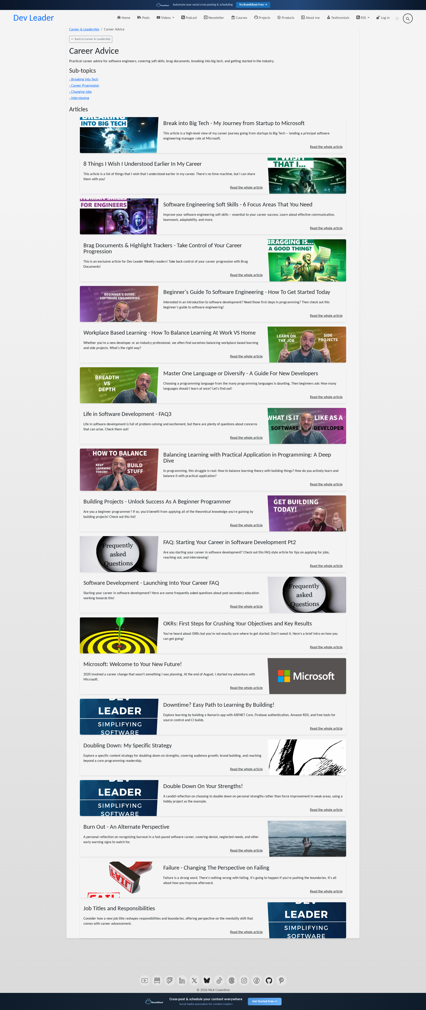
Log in (385, 18)
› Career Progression (84, 86)
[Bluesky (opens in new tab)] (206, 980)
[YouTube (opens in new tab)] (144, 980)
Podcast (191, 18)
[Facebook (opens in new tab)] (256, 980)
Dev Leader (33, 18)
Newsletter (215, 18)
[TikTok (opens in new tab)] (219, 980)
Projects (264, 18)
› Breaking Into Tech (83, 79)
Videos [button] (166, 18)
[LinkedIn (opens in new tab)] (182, 980)
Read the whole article (326, 147)
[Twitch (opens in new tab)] (169, 980)
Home (125, 18)
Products (287, 18)
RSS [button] (363, 18)
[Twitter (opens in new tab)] (194, 980)
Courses (241, 18)
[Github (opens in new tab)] (269, 980)
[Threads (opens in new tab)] (231, 980)
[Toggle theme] (397, 18)
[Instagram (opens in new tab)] (244, 980)
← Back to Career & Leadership (90, 39)
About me (312, 18)
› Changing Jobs (80, 92)
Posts (145, 18)
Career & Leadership (84, 29)
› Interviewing (79, 98)
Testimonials (339, 18)
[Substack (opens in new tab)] (157, 980)
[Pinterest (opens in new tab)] (281, 980)
